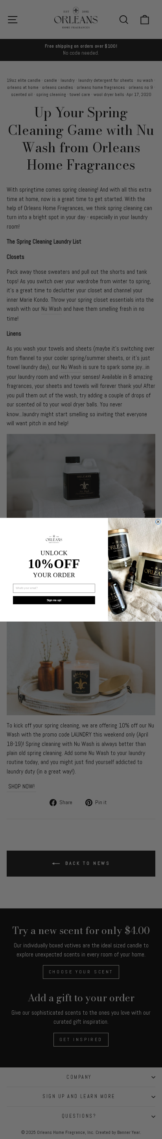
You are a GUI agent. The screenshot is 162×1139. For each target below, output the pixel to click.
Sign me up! (54, 599)
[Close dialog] (158, 521)
